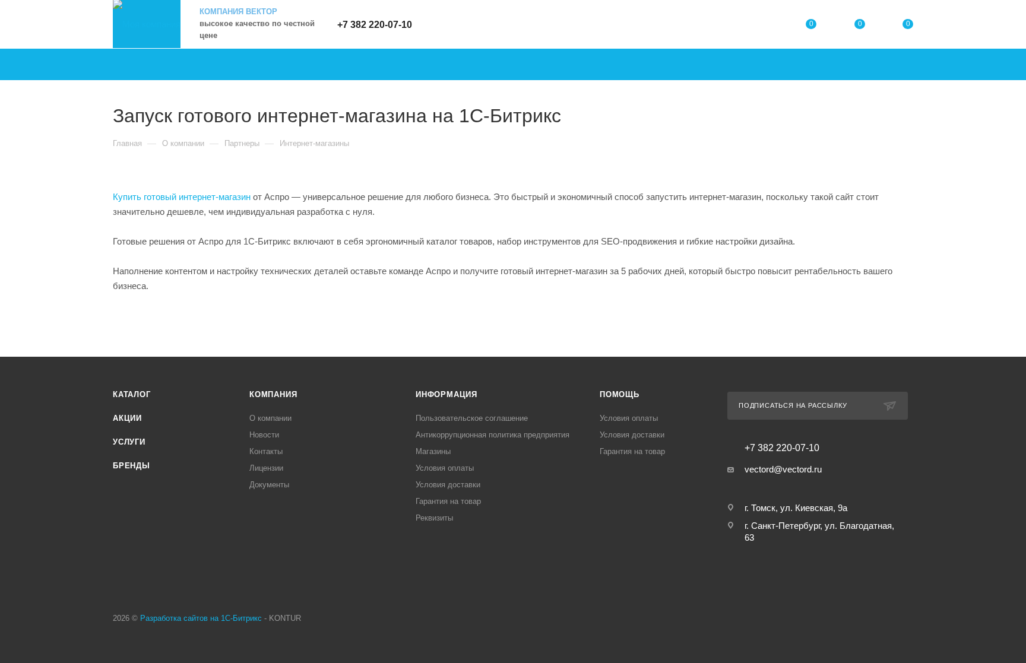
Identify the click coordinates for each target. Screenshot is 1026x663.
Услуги (129, 441)
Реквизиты (434, 517)
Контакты (266, 451)
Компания (273, 394)
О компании (270, 418)
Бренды (131, 465)
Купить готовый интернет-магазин (182, 197)
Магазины (433, 451)
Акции (127, 418)
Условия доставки (448, 484)
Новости (264, 434)
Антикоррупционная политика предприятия (492, 434)
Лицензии (266, 468)
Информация (446, 394)
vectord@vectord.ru (783, 469)
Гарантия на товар (448, 501)
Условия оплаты (445, 468)
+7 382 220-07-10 (374, 25)
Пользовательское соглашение (472, 418)
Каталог (132, 394)
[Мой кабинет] (763, 26)
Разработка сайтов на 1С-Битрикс (201, 618)
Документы (269, 484)
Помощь (619, 394)
